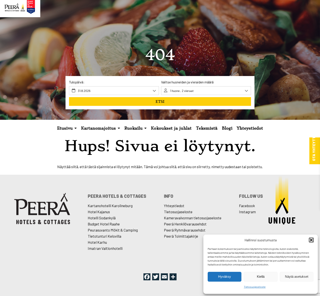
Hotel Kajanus (99, 212)
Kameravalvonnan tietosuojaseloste (192, 218)
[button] (311, 240)
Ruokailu (133, 128)
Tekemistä (206, 128)
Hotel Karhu (97, 242)
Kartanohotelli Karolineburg (110, 205)
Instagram (247, 212)
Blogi (227, 128)
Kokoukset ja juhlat (171, 128)
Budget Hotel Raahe (104, 224)
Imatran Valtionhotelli (105, 248)
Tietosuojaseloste (255, 286)
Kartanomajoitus (98, 128)
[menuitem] (67, 128)
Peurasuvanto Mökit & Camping (113, 230)
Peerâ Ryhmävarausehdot (184, 230)
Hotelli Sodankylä (102, 218)
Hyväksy (224, 276)
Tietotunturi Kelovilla (104, 236)
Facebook (247, 205)
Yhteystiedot (250, 128)
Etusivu (65, 128)
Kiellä (260, 276)
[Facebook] (147, 277)
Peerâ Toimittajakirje (181, 236)
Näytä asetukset (296, 276)
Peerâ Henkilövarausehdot (185, 224)
